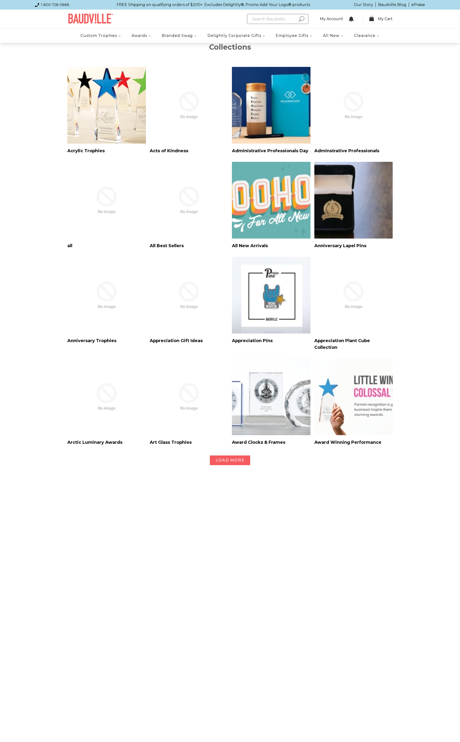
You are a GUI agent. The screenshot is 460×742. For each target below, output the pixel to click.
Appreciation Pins (252, 340)
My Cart (385, 19)
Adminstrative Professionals (346, 150)
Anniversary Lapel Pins (340, 245)
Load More (230, 460)
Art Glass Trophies (171, 442)
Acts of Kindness (169, 150)
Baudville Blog (392, 4)
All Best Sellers (167, 245)
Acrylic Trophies (86, 150)
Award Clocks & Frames (258, 442)
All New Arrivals (250, 245)
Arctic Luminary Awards (94, 442)
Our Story (363, 4)
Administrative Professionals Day (270, 150)
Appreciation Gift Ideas (176, 340)
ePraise (418, 4)
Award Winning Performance (347, 442)
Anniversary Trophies (91, 340)
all (69, 245)
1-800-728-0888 (55, 5)
